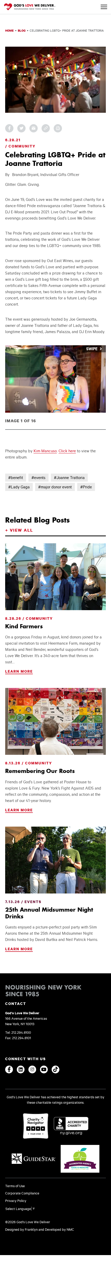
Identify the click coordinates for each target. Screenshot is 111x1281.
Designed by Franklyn (21, 1229)
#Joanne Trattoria (69, 477)
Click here (67, 450)
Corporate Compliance (22, 1193)
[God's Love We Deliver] (30, 7)
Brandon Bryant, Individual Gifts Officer (45, 174)
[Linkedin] (21, 1069)
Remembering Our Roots (40, 771)
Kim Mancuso (45, 450)
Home (9, 30)
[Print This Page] (58, 128)
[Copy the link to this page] (46, 128)
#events (38, 477)
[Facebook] (9, 1069)
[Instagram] (32, 1069)
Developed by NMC (59, 1229)
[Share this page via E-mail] (33, 128)
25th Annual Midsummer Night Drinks (49, 913)
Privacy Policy (15, 1201)
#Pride (86, 486)
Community (22, 146)
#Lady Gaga (19, 486)
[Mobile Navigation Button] (104, 7)
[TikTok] (55, 1069)
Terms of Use (15, 1186)
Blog (22, 30)
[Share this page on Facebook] (9, 128)
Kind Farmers (24, 626)
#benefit (15, 477)
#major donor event (55, 486)
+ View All (19, 530)
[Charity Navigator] (36, 1126)
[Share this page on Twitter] (21, 128)
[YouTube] (44, 1069)
